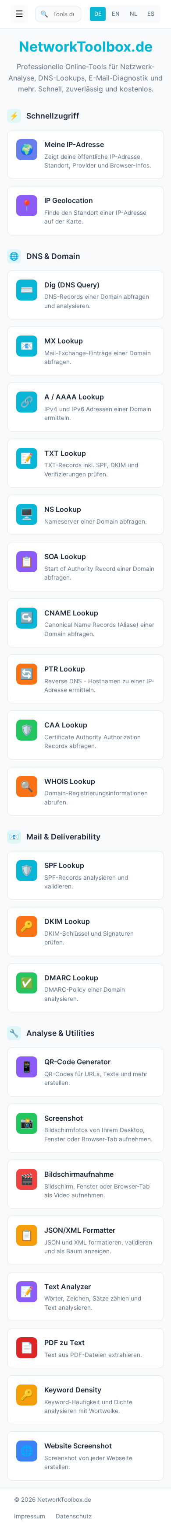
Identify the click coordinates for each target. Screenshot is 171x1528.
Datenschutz (74, 1516)
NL (133, 13)
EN (116, 13)
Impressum (29, 1516)
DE (98, 13)
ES (150, 13)
